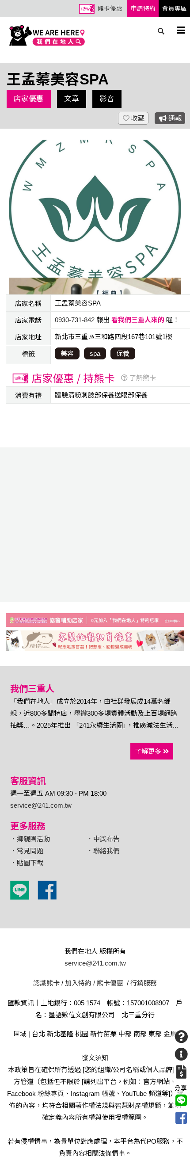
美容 (67, 353)
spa (95, 353)
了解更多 (149, 751)
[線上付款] (181, 1072)
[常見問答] (181, 1036)
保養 (122, 353)
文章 (71, 99)
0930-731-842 (75, 320)
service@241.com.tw (41, 805)
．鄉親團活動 (30, 839)
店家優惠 (29, 99)
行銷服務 (143, 983)
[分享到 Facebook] (181, 1118)
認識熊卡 (46, 983)
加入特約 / (80, 983)
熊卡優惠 (110, 8)
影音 (106, 99)
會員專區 (174, 8)
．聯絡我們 (103, 851)
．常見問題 (26, 851)
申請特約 (143, 8)
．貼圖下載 (26, 862)
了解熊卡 (142, 378)
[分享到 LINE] (181, 1100)
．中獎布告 (103, 839)
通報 (174, 118)
